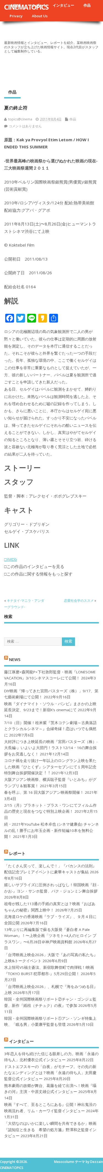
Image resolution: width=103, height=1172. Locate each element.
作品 (87, 5)
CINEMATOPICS (26, 7)
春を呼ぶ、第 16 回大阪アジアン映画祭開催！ (44, 792)
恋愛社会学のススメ (79, 600)
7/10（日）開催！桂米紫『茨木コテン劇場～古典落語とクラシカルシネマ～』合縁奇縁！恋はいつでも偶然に (50, 729)
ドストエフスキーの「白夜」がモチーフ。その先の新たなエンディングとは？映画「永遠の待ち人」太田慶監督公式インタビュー (50, 1072)
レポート (17, 853)
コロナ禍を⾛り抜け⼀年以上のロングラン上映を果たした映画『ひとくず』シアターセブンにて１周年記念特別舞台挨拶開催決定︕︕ (50, 766)
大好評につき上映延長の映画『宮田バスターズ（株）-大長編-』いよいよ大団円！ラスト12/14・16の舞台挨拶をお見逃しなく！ (51, 747)
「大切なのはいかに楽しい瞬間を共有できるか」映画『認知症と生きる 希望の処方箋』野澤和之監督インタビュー (50, 1129)
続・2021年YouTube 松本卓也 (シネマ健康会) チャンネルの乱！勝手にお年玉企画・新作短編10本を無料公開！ (51, 830)
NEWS (14, 659)
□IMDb (10, 559)
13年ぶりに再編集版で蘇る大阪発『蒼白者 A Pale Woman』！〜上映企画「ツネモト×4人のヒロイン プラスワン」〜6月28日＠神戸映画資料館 (50, 935)
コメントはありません (25, 126)
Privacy (16, 15)
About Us (40, 15)
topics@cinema (20, 119)
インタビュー (63, 5)
